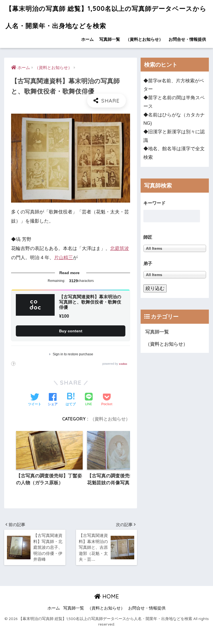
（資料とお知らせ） (144, 39)
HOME (110, 596)
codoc (123, 363)
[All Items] (174, 274)
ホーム (87, 39)
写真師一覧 (109, 39)
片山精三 (63, 257)
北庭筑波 (119, 248)
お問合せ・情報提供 (187, 39)
